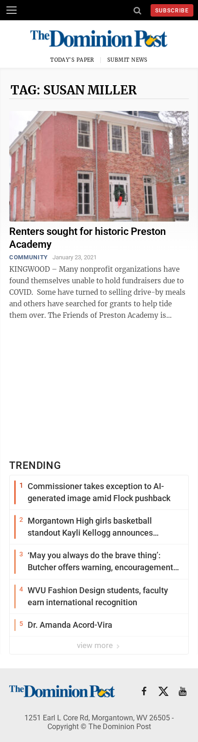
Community (28, 257)
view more (96, 645)
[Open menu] (11, 10)
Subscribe (172, 10)
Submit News (127, 60)
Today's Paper (72, 60)
